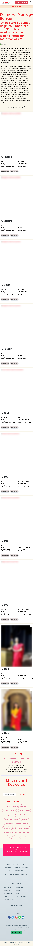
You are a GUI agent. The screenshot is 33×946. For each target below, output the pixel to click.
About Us (7, 890)
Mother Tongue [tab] (9, 795)
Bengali (23, 806)
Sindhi (14, 828)
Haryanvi (25, 819)
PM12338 (5, 733)
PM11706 (4, 605)
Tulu (15, 837)
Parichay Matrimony (16, 905)
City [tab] (14, 798)
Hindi (8, 806)
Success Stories (9, 899)
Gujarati (16, 806)
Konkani (23, 837)
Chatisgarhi (8, 832)
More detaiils (14, 171)
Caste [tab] (6, 798)
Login (17, 2)
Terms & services (21, 896)
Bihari (26, 815)
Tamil (21, 810)
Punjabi (13, 810)
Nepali (9, 837)
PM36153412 (6, 349)
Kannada (18, 815)
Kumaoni (18, 832)
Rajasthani (8, 819)
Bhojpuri (27, 828)
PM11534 (4, 477)
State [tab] (22, 798)
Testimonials (8, 893)
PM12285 (5, 669)
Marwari (6, 828)
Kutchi (26, 832)
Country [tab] (7, 801)
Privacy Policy (8, 896)
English (25, 824)
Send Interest (5, 171)
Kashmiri (18, 824)
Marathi (5, 810)
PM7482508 (6, 157)
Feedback (19, 887)
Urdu (20, 828)
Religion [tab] (22, 795)
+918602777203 (19, 871)
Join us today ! (16, 932)
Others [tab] (16, 801)
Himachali (8, 824)
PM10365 (5, 413)
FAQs (18, 890)
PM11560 (4, 541)
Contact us (7, 887)
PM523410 (5, 285)
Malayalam (9, 815)
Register (24, 2)
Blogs (18, 893)
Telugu (27, 810)
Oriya (17, 819)
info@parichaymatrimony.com (18, 874)
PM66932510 (6, 221)
